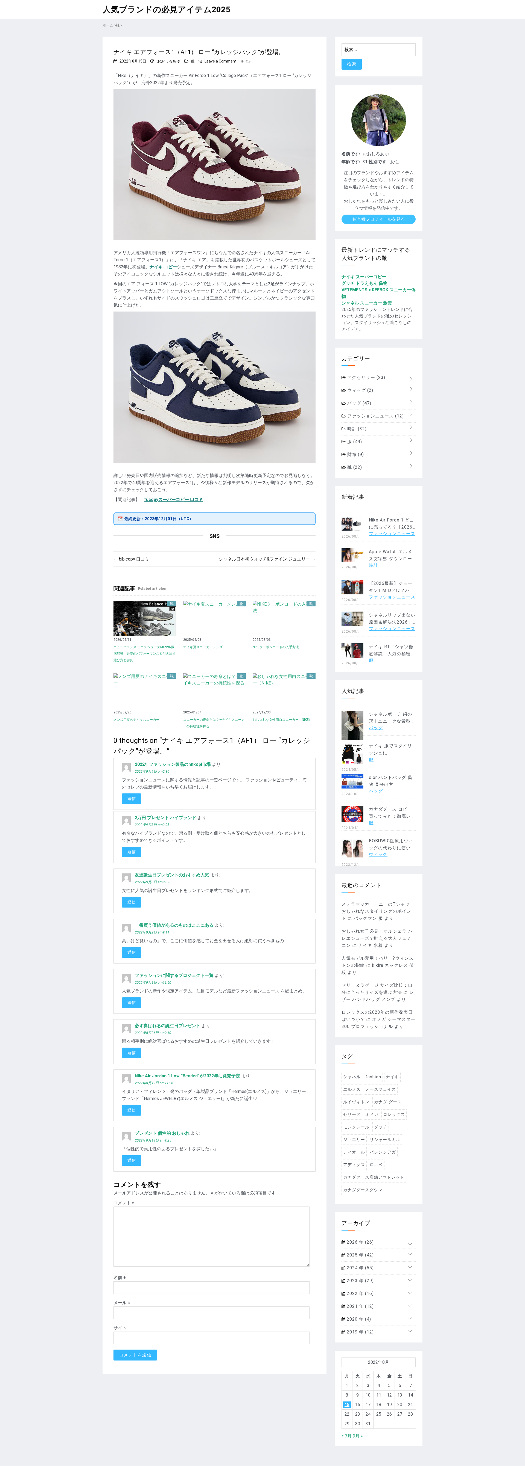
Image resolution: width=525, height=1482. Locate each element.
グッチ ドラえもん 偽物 (364, 283)
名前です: (351, 153)
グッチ (380, 1127)
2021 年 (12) (359, 1306)
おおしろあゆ (168, 61)
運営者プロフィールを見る (378, 219)
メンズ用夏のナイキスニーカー (136, 720)
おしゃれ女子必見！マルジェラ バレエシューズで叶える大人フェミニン (377, 938)
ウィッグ (359, 390)
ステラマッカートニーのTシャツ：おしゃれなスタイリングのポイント (378, 911)
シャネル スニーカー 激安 (367, 303)
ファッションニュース (375, 416)
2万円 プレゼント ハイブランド (165, 817)
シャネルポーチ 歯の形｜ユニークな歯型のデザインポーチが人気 (392, 721)
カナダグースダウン (363, 1189)
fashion (373, 1076)
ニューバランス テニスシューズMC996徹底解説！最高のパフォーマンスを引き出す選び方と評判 (144, 653)
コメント (124, 1202)
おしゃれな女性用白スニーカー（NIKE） (282, 720)
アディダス (354, 1164)
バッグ (358, 403)
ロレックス (394, 1114)
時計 (356, 428)
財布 (355, 454)
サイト (120, 1327)
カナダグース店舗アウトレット (373, 1177)
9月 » (358, 1436)
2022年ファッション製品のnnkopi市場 (173, 764)
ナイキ (392, 1076)
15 (347, 1404)
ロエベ (376, 1164)
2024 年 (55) (359, 1267)
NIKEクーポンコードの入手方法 (276, 647)
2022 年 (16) (359, 1293)
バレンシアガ (383, 1152)
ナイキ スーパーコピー (364, 276)
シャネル (352, 1076)
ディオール (354, 1152)
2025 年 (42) (359, 1255)
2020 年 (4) (358, 1319)
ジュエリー (354, 1139)
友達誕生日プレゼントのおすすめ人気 (172, 875)
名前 (119, 1277)
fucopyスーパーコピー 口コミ (173, 499)
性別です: (378, 161)
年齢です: (351, 161)
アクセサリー (365, 377)
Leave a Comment (221, 61)
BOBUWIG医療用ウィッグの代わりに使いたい (392, 848)
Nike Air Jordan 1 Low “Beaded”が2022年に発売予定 (187, 1075)
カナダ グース (388, 1101)
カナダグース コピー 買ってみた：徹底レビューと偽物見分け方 (392, 816)
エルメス (352, 1089)
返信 (131, 798)
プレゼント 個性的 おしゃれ (162, 1133)
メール (121, 1302)
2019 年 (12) (359, 1332)
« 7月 (347, 1436)
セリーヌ (352, 1114)
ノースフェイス (380, 1089)
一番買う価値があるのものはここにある (174, 925)
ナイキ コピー (163, 266)
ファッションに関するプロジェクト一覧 (174, 975)
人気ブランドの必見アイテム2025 (166, 9)
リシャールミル (385, 1139)
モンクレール (356, 1127)
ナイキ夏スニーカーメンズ (203, 647)
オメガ (371, 1114)
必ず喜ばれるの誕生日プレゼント (167, 1025)
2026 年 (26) (359, 1242)
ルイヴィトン (356, 1101)
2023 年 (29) (359, 1280)
